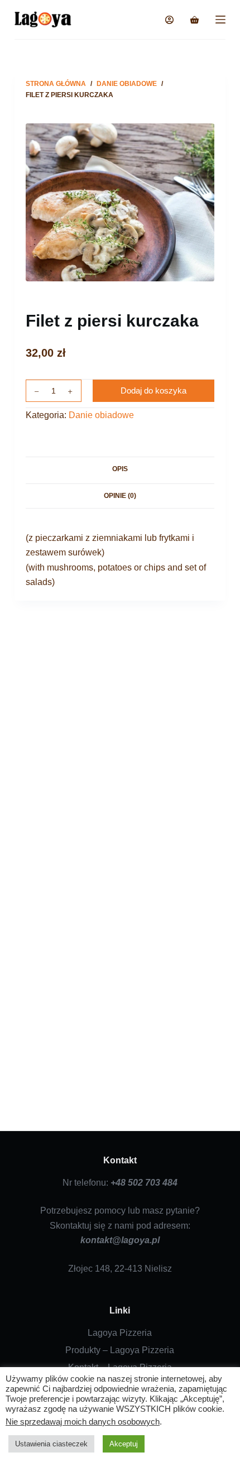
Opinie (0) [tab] (120, 496)
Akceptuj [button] (123, 1444)
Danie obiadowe (101, 415)
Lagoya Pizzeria (120, 1333)
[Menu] (220, 20)
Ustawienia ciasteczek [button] (51, 1444)
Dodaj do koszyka (153, 390)
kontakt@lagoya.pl (120, 1240)
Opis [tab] (120, 469)
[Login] (169, 20)
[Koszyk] (194, 20)
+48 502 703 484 (144, 1182)
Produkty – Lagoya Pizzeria (119, 1350)
